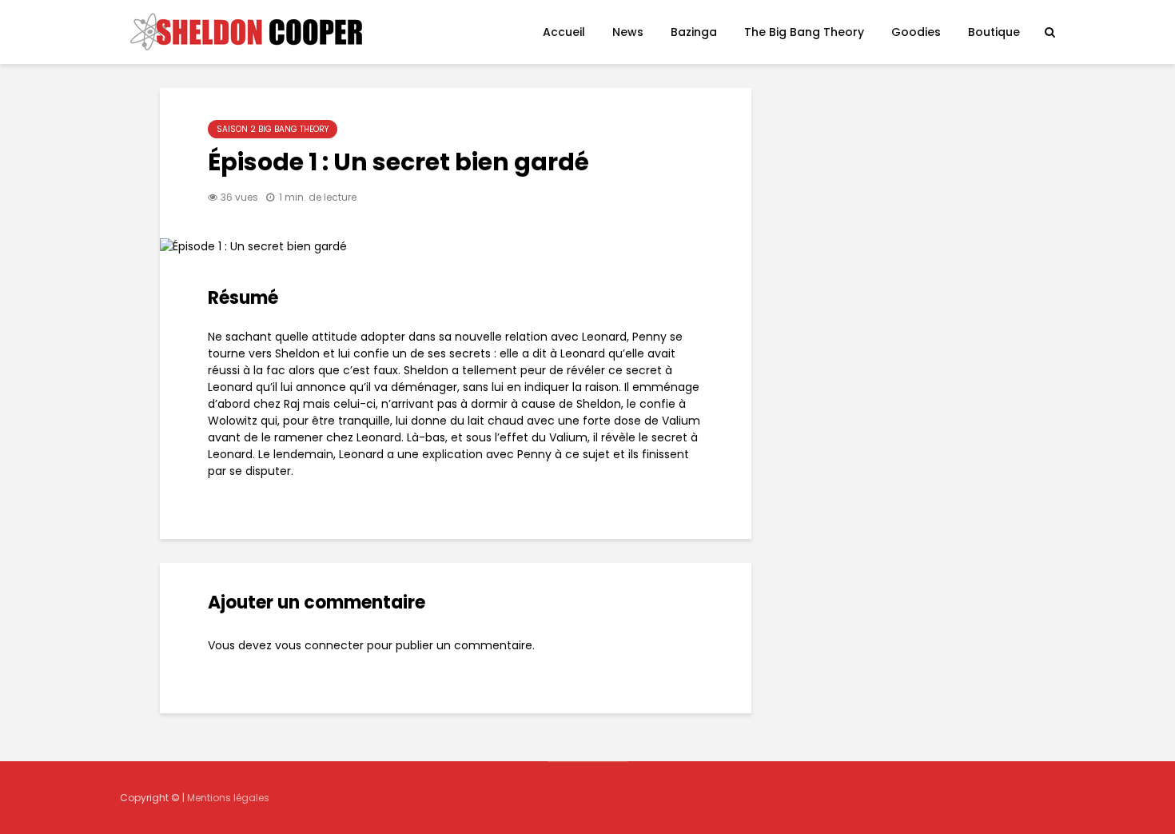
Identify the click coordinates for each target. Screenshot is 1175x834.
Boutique (994, 32)
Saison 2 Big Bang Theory (273, 129)
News (627, 32)
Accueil (564, 32)
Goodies (916, 32)
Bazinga (694, 32)
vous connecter (319, 645)
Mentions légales (228, 797)
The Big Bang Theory (804, 32)
